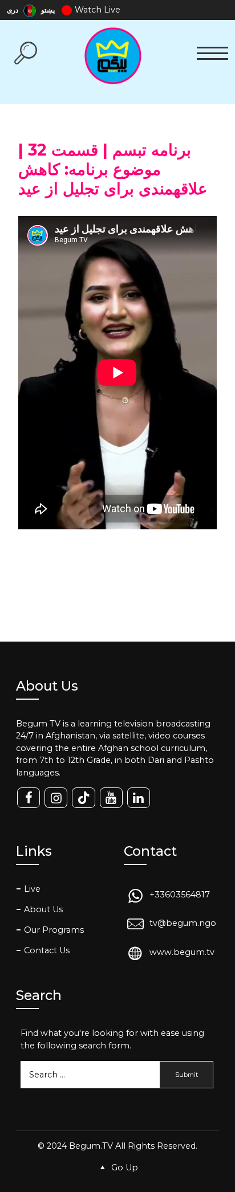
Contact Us (47, 950)
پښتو (48, 10)
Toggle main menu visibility (212, 52)
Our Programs (54, 930)
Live (32, 889)
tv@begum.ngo (182, 924)
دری (13, 10)
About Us (43, 909)
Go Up (123, 1167)
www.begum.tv (181, 952)
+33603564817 (179, 894)
